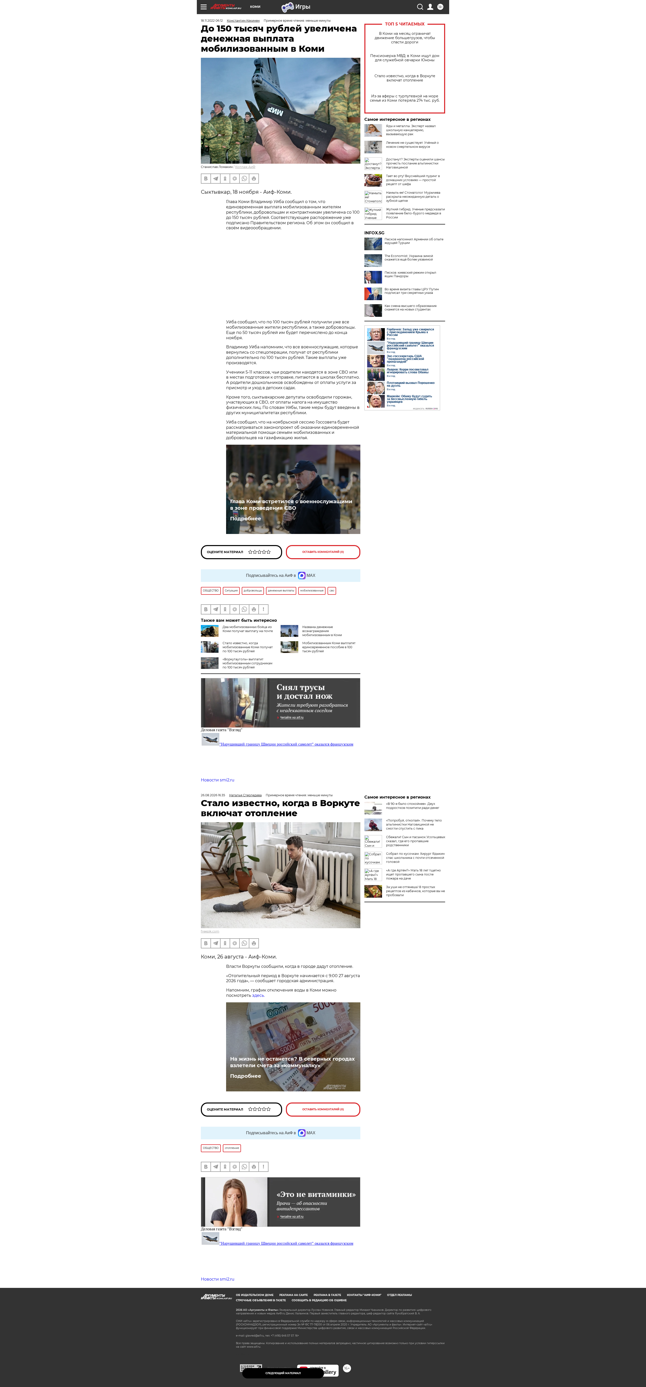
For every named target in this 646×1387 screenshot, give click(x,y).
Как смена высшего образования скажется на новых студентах (411, 307)
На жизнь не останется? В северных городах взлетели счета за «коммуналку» (292, 1062)
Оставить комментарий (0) (323, 552)
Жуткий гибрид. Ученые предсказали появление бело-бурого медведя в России (415, 213)
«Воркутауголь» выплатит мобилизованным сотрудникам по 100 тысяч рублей (247, 663)
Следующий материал (283, 1373)
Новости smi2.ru (217, 780)
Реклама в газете (327, 1295)
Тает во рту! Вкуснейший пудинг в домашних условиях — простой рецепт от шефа (413, 180)
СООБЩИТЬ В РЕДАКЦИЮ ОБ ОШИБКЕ (319, 1300)
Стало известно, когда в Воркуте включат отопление (404, 78)
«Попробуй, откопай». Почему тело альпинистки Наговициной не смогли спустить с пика (414, 824)
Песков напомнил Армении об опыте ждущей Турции (414, 241)
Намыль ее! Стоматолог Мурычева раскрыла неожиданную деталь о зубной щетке (413, 197)
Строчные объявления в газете (261, 1300)
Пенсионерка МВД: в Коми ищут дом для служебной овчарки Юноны (404, 58)
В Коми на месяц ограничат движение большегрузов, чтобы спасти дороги (405, 38)
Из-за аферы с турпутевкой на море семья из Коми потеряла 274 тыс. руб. (405, 98)
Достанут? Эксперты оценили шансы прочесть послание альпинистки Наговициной (415, 163)
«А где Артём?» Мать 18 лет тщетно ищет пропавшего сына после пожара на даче (413, 874)
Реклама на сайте (293, 1295)
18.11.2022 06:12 (212, 20)
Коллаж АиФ (245, 167)
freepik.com (210, 931)
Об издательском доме (255, 1295)
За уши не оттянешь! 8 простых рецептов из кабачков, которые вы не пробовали (415, 891)
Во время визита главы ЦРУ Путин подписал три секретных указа (412, 291)
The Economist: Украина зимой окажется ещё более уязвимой (409, 257)
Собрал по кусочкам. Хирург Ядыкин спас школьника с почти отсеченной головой (415, 858)
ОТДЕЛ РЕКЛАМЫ (399, 1295)
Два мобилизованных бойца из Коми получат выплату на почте (248, 629)
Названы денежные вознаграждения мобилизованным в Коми (322, 631)
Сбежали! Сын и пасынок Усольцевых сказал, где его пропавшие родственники (415, 841)
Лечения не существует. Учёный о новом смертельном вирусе (412, 145)
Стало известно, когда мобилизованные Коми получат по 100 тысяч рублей (248, 647)
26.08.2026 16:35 (213, 795)
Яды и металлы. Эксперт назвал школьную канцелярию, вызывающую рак (411, 130)
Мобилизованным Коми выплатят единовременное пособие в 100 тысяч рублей (329, 647)
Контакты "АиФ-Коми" (364, 1295)
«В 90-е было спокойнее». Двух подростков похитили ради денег (412, 806)
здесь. (258, 995)
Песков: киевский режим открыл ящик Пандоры (410, 274)
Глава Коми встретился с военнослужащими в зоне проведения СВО (291, 504)
